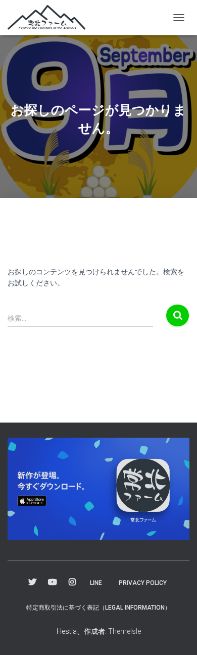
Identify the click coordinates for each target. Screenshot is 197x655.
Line (96, 582)
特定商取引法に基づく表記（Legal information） (98, 607)
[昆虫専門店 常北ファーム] (50, 17)
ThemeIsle (124, 631)
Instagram (72, 582)
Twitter (32, 582)
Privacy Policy (143, 582)
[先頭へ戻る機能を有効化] (177, 634)
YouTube (52, 582)
